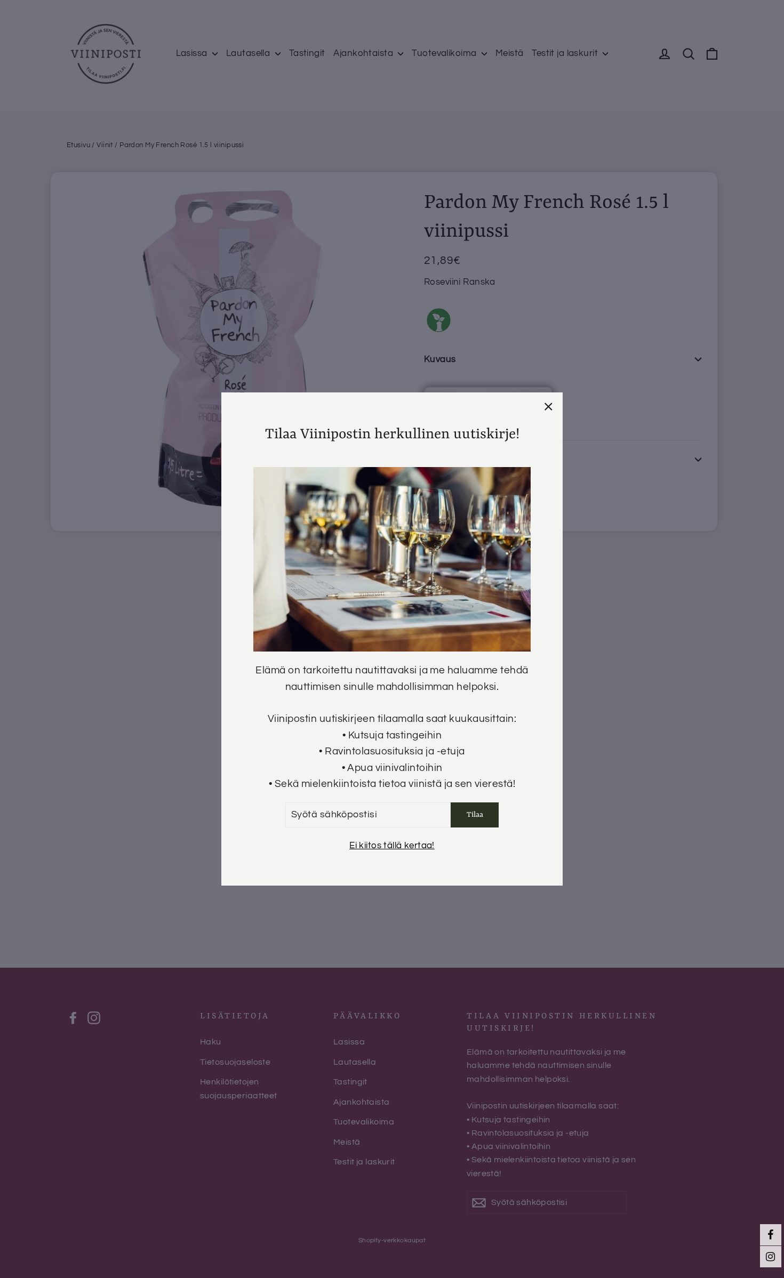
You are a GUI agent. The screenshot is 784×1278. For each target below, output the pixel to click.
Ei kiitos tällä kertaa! (392, 845)
